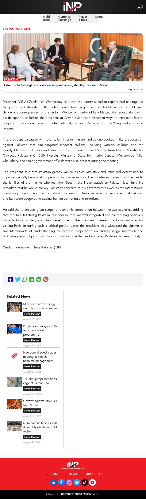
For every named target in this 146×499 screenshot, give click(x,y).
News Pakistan (32, 314)
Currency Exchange (64, 18)
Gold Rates (46, 18)
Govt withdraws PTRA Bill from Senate (40, 403)
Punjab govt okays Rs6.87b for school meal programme (41, 330)
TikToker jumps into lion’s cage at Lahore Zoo (40, 381)
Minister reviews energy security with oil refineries (40, 306)
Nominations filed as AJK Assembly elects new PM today (40, 427)
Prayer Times (83, 18)
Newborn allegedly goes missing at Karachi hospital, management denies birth (39, 356)
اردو (140, 6)
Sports (99, 17)
